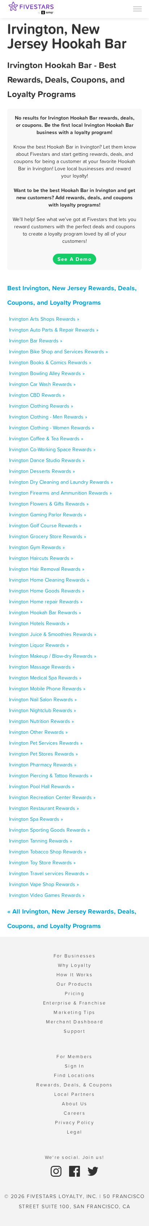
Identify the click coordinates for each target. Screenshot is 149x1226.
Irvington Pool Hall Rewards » (41, 786)
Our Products (74, 984)
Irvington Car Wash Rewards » (42, 384)
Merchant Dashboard (74, 1021)
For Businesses (74, 955)
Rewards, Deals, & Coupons (74, 1084)
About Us (74, 1103)
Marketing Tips (74, 1012)
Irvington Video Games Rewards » (47, 895)
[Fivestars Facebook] (75, 1170)
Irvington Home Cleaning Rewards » (49, 579)
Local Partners (74, 1094)
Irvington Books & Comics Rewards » (50, 362)
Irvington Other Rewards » (38, 732)
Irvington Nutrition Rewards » (41, 721)
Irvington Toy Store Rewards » (42, 862)
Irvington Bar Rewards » (35, 340)
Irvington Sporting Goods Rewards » (49, 830)
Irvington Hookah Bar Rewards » (45, 612)
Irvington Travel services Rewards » (48, 873)
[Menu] (137, 8)
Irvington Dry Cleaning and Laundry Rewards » (61, 482)
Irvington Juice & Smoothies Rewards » (52, 634)
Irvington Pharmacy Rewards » (42, 764)
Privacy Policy (74, 1122)
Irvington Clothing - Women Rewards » (51, 427)
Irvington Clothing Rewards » (41, 406)
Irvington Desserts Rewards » (42, 471)
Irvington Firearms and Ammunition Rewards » (60, 492)
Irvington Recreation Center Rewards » (52, 797)
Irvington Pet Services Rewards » (45, 743)
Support (74, 1031)
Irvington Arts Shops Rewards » (44, 319)
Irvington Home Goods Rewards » (46, 590)
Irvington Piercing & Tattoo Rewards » (50, 775)
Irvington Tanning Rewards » (40, 840)
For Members (74, 1056)
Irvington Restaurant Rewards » (44, 808)
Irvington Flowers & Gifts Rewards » (49, 503)
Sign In (74, 1066)
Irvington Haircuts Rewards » (41, 558)
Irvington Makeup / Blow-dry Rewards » (52, 656)
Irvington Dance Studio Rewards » (47, 460)
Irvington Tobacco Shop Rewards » (47, 851)
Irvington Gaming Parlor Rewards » (47, 514)
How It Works (74, 974)
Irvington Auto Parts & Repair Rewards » (53, 329)
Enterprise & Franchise (74, 1002)
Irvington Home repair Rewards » (45, 601)
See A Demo (74, 259)
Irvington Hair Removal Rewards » (46, 569)
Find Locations (74, 1075)
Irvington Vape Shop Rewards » (44, 884)
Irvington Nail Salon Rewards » (43, 699)
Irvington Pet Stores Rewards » (43, 753)
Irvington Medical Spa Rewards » (45, 677)
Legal (74, 1132)
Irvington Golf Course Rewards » (45, 525)
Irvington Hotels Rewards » (39, 623)
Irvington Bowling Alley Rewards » (47, 373)
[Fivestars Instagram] (57, 1170)
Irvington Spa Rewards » (36, 819)
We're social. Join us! (75, 1157)
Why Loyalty (74, 965)
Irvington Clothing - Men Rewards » (48, 416)
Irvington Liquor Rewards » (39, 645)
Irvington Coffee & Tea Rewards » (46, 438)
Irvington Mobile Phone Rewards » (47, 688)
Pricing (74, 993)
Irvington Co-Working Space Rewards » (52, 449)
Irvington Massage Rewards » (41, 666)
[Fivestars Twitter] (93, 1170)
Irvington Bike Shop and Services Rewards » (58, 351)
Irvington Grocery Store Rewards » (47, 536)
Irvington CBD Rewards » (37, 395)
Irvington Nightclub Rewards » (42, 710)
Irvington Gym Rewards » (37, 547)
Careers (74, 1113)
